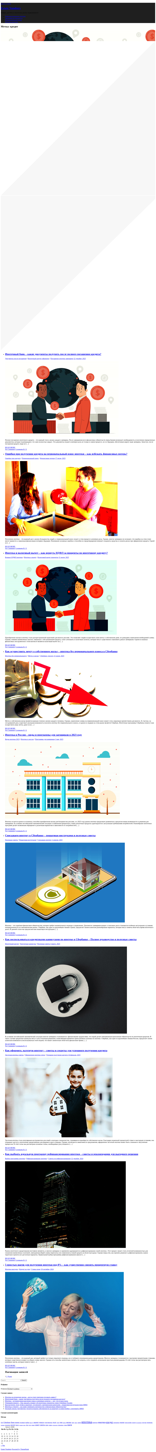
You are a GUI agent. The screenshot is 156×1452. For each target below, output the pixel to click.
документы (48, 1422)
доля (58, 1422)
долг (54, 1422)
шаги (69, 1425)
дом (61, 1422)
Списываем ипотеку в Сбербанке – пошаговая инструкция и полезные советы (50, 835)
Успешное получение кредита (57, 1055)
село (30, 1425)
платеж (134, 1422)
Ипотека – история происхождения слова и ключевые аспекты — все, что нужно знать (36, 1401)
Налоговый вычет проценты (48, 557)
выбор (27, 1422)
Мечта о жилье (33, 656)
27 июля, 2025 (60, 458)
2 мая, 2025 (59, 739)
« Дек (3, 1445)
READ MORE (10, 447)
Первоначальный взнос (13, 20)
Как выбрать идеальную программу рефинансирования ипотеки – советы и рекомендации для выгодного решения (71, 1154)
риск (17, 1425)
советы (42, 1425)
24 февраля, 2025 (74, 1055)
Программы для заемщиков (45, 739)
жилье (68, 1422)
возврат (22, 1422)
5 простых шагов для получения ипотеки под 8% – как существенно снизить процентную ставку (61, 1264)
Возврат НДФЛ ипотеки (14, 557)
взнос (17, 1422)
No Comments (10, 449)
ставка (50, 1425)
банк (13, 1422)
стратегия (54, 1425)
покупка (144, 1422)
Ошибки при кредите (13, 458)
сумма (65, 1425)
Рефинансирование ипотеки (15, 16)
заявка (79, 1422)
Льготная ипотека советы (14, 1055)
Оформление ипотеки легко (35, 1055)
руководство (22, 1425)
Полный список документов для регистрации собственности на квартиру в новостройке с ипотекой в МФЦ (44, 1409)
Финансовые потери (47, 458)
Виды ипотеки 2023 (12, 739)
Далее (10, 1376)
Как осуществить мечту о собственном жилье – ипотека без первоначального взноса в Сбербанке (61, 651)
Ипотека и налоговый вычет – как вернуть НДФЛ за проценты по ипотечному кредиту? (56, 553)
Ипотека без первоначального (16, 656)
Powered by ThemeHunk (20, 1449)
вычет (36, 1422)
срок (46, 1425)
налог (122, 1422)
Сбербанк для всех (46, 656)
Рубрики (4, 1389)
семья (32, 1425)
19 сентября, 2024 (47, 1269)
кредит (109, 1422)
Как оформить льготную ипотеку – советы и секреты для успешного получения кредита (56, 1050)
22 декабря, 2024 (77, 1158)
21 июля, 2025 (64, 557)
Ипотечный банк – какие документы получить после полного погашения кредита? (53, 354)
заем (73, 1422)
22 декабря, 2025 (80, 358)
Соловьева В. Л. (21, 449)
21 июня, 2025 (59, 656)
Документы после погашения (15, 358)
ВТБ (2, 1422)
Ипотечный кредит (12, 944)
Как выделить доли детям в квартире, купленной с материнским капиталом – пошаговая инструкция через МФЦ (46, 1405)
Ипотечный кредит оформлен (38, 358)
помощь (149, 1422)
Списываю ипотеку (44, 840)
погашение (139, 1422)
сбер (27, 1425)
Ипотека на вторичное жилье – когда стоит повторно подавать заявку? (30, 1397)
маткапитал (116, 1422)
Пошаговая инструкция (27, 840)
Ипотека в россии (27, 739)
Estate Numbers (11, 8)
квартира (102, 1422)
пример (3, 1425)
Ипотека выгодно (11, 22)
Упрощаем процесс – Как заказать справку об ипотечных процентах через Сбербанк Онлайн (38, 1403)
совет (37, 1425)
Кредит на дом (24, 1269)
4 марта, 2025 (55, 944)
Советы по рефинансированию (59, 1158)
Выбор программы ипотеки (15, 1158)
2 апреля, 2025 (57, 840)
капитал (95, 1422)
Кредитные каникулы (28, 944)
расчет (13, 1425)
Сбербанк (6, 1422)
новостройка (128, 1422)
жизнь (64, 1422)
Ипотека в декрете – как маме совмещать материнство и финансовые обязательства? (35, 1407)
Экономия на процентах (14, 18)
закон (75, 1422)
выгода (31, 1422)
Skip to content (6, 4)
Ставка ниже (35, 1269)
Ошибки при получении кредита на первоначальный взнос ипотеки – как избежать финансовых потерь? (66, 453)
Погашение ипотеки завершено (62, 358)
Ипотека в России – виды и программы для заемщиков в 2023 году (43, 734)
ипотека (87, 1422)
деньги (41, 1422)
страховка (60, 1425)
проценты (7, 1425)
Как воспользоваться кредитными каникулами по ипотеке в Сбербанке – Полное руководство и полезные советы (71, 939)
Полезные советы (11, 840)
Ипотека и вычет (30, 557)
